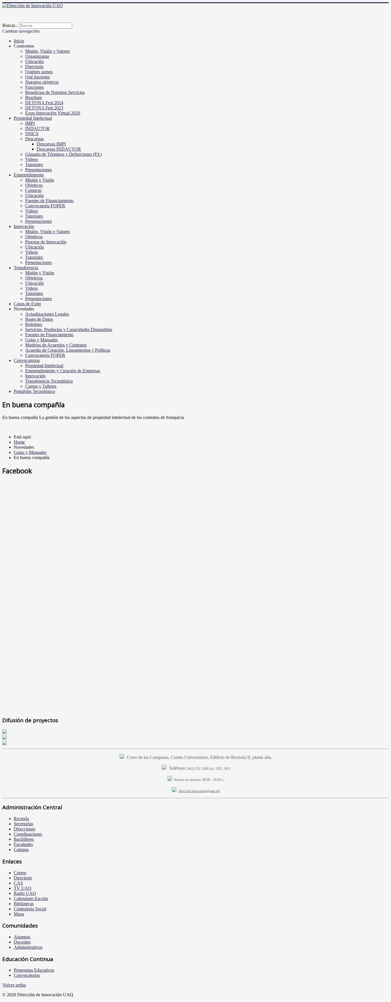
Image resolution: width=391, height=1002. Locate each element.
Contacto (33, 190)
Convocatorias (27, 360)
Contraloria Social (30, 908)
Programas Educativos (34, 970)
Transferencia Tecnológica (49, 381)
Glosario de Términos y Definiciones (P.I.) (63, 154)
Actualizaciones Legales (47, 314)
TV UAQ (22, 888)
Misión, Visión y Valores (47, 51)
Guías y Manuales (41, 339)
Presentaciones (38, 169)
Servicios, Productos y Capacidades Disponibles (68, 329)
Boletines (33, 324)
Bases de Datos (39, 319)
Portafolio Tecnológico (34, 391)
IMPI (30, 123)
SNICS (31, 133)
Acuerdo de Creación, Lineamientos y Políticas (67, 350)
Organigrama (37, 56)
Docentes (22, 942)
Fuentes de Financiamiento (49, 200)
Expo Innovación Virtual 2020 (52, 113)
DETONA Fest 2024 (44, 102)
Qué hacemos (37, 76)
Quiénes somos (39, 71)
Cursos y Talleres (40, 386)
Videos (31, 159)
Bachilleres (24, 839)
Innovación (24, 226)
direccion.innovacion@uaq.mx (199, 791)
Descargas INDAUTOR (59, 149)
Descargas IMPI (51, 143)
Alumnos (22, 936)
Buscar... (10, 25)
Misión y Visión (39, 180)
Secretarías (23, 823)
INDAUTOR (37, 128)
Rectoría (21, 818)
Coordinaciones (28, 834)
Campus (21, 849)
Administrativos (28, 947)
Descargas (34, 138)
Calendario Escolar (31, 898)
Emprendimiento (29, 174)
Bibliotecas (24, 903)
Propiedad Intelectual (33, 118)
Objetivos (34, 185)
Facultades (23, 844)
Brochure (33, 97)
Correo (20, 872)
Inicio (19, 40)
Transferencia (26, 267)
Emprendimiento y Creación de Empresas (62, 370)
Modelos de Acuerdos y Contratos (56, 344)
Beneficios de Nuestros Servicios (55, 92)
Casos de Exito (27, 303)
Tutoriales (34, 164)
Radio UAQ (25, 893)
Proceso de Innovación (45, 241)
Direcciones (24, 828)
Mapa (19, 914)
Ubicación (34, 61)
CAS (18, 883)
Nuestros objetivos (42, 82)
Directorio (34, 66)
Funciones (34, 87)
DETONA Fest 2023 (44, 107)
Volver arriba (14, 985)
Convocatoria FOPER (45, 205)
